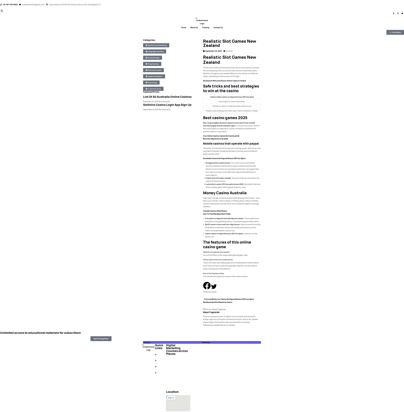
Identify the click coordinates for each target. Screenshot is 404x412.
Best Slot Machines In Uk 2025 (215, 139)
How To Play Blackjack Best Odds (217, 214)
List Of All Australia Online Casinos (167, 97)
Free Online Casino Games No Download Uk (221, 136)
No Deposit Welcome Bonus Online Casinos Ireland (224, 81)
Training (205, 27)
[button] (1, 11)
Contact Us (218, 27)
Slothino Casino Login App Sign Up (167, 105)
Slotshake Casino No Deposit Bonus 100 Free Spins (224, 158)
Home (183, 27)
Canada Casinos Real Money (215, 211)
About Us (194, 27)
